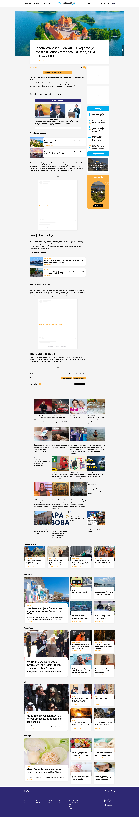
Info (25, 797)
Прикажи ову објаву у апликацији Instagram (50, 205)
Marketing (72, 797)
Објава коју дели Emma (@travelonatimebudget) (57, 227)
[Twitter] (108, 791)
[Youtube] (114, 791)
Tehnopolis (50, 798)
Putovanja (28, 574)
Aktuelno (103, 3)
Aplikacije (72, 804)
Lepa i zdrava (98, 666)
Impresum (71, 798)
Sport (25, 798)
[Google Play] (109, 800)
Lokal (49, 802)
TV (59, 798)
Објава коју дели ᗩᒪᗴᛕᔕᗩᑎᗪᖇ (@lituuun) (58, 346)
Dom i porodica (99, 642)
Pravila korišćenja (74, 800)
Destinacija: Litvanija (79, 378)
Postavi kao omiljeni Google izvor (53, 72)
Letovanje (36, 3)
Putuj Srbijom (27, 3)
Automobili (50, 800)
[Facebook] (105, 791)
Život (26, 682)
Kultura (38, 800)
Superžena (28, 628)
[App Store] (109, 805)
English (61, 800)
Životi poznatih (30, 659)
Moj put (95, 3)
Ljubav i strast (76, 666)
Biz (24, 800)
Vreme (60, 802)
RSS (70, 806)
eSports (50, 797)
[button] (96, 169)
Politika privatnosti (74, 802)
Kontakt (71, 808)
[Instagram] (111, 791)
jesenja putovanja (67, 378)
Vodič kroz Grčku (47, 3)
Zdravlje (27, 735)
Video (60, 797)
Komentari (81, 67)
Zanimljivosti (86, 3)
